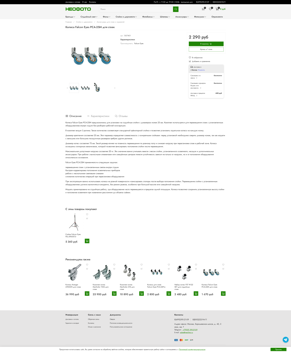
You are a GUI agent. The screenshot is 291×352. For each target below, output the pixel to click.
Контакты (92, 2)
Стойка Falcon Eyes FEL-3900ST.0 (73, 235)
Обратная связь (93, 319)
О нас (84, 2)
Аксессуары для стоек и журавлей (110, 22)
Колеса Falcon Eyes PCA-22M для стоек (209, 285)
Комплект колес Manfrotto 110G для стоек (100, 286)
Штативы (164, 16)
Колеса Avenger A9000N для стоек (73, 285)
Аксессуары (181, 16)
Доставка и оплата (72, 2)
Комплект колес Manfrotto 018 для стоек (127, 286)
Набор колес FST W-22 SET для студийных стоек (183, 286)
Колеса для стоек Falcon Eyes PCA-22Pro (156, 285)
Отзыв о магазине (94, 327)
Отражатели (217, 16)
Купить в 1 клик (206, 49)
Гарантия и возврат (72, 323)
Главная (68, 22)
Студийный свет (88, 16)
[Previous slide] (69, 56)
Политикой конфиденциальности (192, 349)
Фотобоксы (147, 16)
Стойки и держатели (125, 16)
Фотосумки (199, 16)
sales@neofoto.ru (186, 332)
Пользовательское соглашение (121, 327)
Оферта (112, 319)
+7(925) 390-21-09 (189, 329)
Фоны (105, 16)
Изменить (201, 70)
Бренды (69, 16)
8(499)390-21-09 (202, 2)
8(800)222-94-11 (219, 2)
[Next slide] (113, 56)
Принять (278, 349)
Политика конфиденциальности (121, 323)
